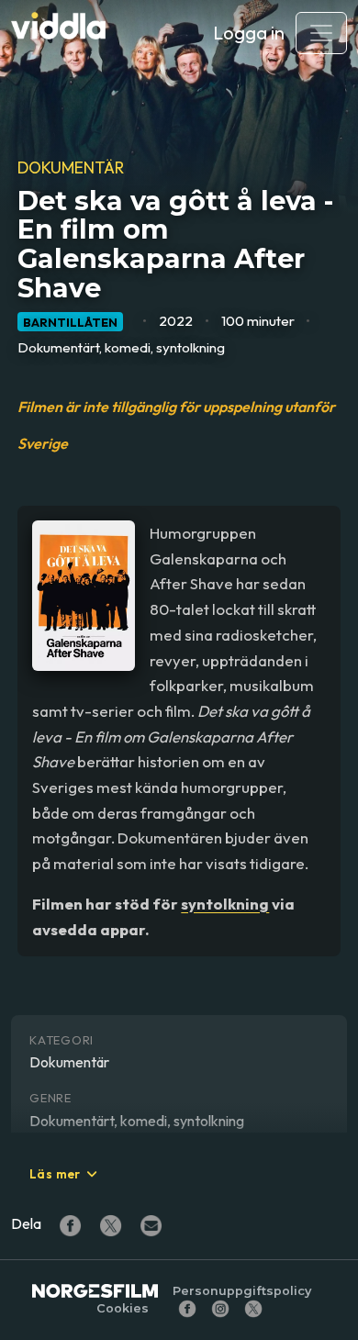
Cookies (122, 1308)
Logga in (249, 32)
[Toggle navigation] (321, 33)
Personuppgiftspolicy (242, 1291)
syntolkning (225, 903)
